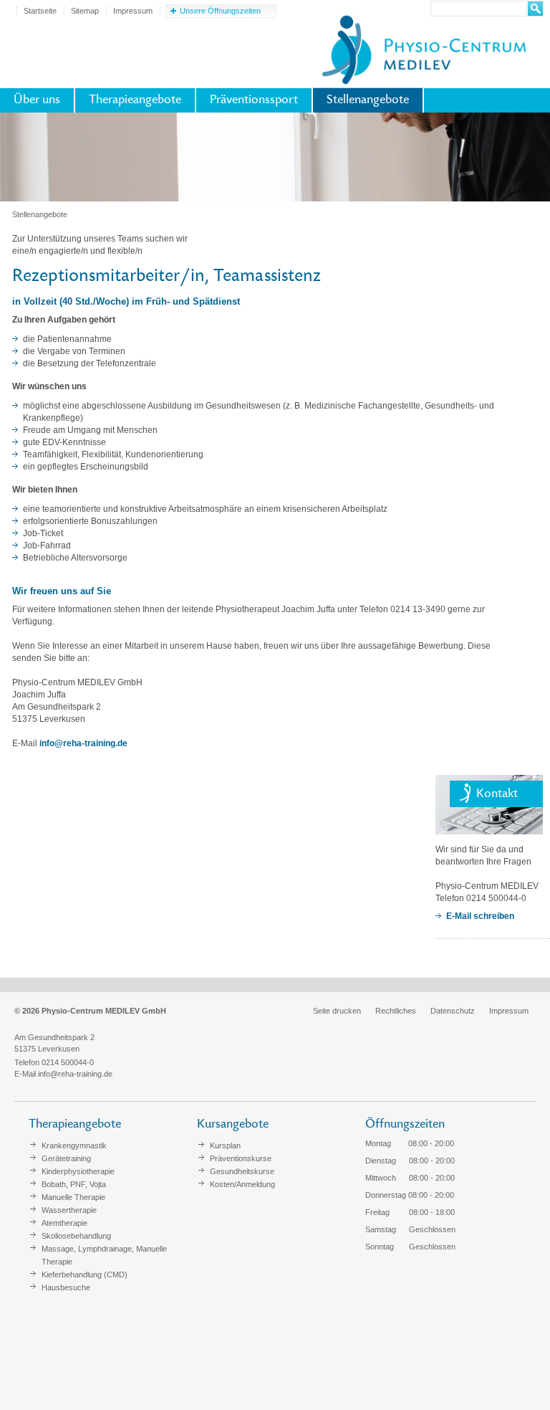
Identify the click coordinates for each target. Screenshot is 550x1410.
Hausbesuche (66, 1287)
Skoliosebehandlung (76, 1236)
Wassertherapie (69, 1210)
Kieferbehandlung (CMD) (84, 1274)
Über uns (37, 100)
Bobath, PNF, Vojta (74, 1184)
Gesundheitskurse (242, 1171)
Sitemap (85, 10)
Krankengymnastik (74, 1145)
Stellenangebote (368, 100)
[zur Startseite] (423, 47)
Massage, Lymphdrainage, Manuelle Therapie (104, 1255)
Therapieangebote (135, 100)
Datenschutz (452, 1010)
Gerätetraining (66, 1158)
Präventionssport (254, 100)
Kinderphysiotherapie (78, 1171)
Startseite (40, 10)
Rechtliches (395, 1010)
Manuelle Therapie (73, 1197)
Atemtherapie (64, 1223)
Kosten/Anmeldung (242, 1184)
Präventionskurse (240, 1158)
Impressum (133, 10)
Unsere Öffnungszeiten (220, 10)
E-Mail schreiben (480, 916)
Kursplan (225, 1145)
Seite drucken (337, 1010)
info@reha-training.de (83, 743)
